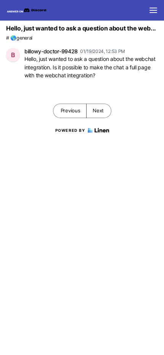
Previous (70, 110)
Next (98, 110)
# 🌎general (19, 38)
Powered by (70, 130)
